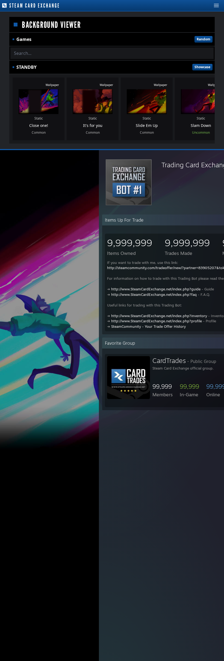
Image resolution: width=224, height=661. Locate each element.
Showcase (202, 67)
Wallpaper (52, 85)
